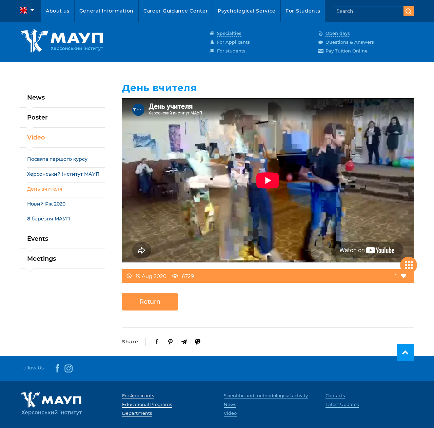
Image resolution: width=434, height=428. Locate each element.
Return (149, 301)
